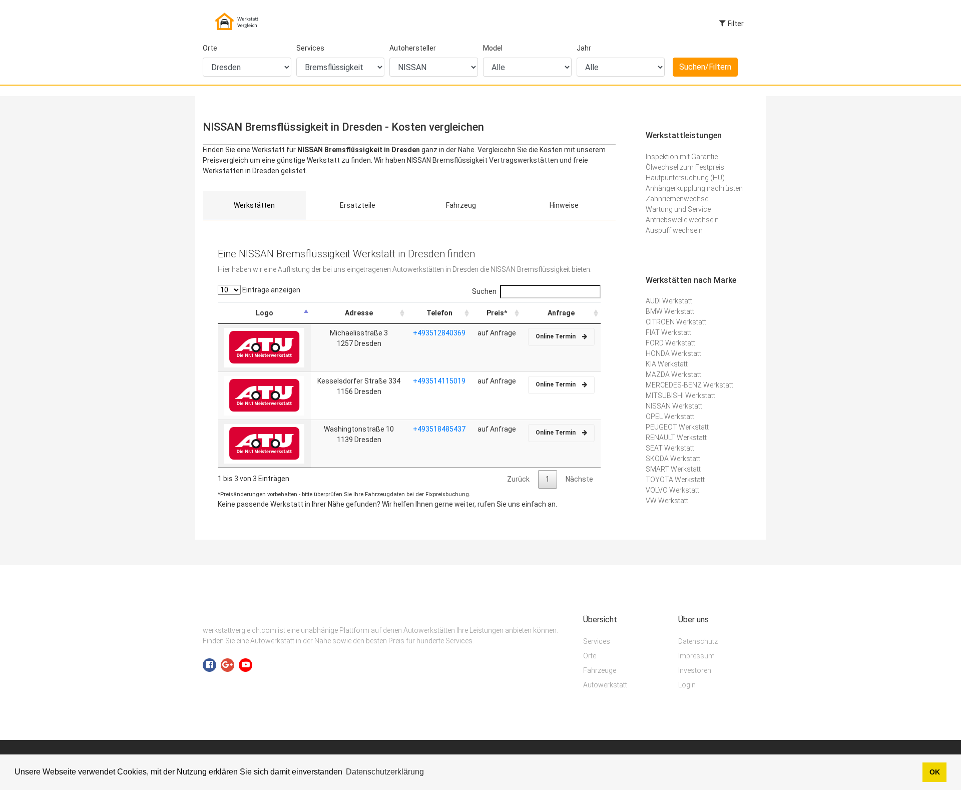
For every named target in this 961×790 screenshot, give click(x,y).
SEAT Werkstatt (670, 448)
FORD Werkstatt (670, 343)
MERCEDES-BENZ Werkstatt (689, 385)
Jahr (584, 48)
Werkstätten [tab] (254, 205)
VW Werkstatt (667, 501)
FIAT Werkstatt (668, 332)
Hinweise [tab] (564, 205)
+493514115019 (439, 381)
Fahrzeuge (599, 670)
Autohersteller (412, 48)
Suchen (484, 291)
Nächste (579, 479)
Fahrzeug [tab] (461, 205)
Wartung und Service (678, 209)
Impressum (696, 656)
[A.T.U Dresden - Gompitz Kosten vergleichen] (264, 395)
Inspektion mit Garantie (682, 157)
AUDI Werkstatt (669, 301)
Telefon (439, 313)
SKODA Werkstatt (673, 459)
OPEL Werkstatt (670, 417)
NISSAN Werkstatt (674, 406)
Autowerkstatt (605, 685)
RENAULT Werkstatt (676, 438)
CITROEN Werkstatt (676, 322)
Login (687, 685)
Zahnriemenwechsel (678, 199)
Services (310, 48)
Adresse (359, 313)
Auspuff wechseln (674, 230)
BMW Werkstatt (670, 311)
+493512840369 (439, 333)
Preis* (497, 313)
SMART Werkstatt (673, 469)
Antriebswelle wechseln (682, 220)
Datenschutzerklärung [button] (385, 771)
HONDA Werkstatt (673, 353)
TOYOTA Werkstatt (675, 480)
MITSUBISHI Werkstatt (680, 395)
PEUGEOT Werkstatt (677, 427)
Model (493, 48)
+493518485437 (439, 429)
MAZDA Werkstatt (673, 374)
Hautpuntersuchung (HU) (685, 178)
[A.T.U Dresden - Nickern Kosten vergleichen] (264, 347)
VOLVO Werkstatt (672, 490)
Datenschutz (698, 641)
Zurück (518, 479)
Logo (264, 313)
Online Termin (556, 336)
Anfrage (561, 313)
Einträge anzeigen (270, 290)
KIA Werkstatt (667, 364)
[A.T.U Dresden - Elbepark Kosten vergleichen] (264, 443)
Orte (210, 48)
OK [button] (934, 772)
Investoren (694, 670)
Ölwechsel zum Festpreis (685, 167)
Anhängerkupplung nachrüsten (694, 188)
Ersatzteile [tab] (357, 205)
